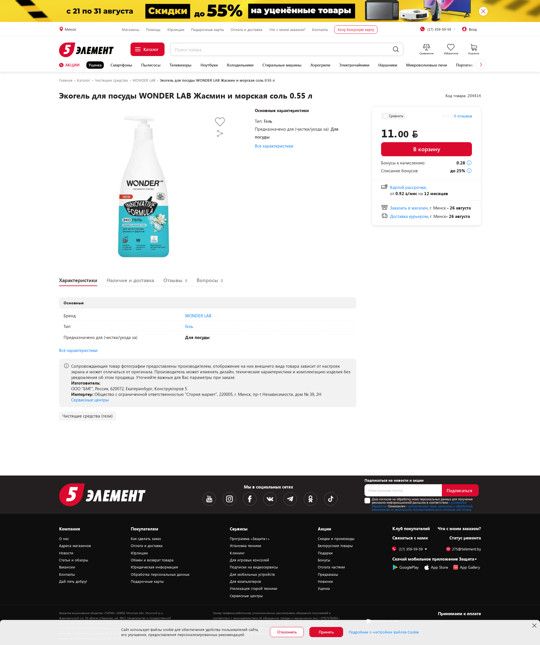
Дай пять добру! (73, 581)
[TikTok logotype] (331, 499)
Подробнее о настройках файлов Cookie (384, 632)
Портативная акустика (476, 65)
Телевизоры (181, 65)
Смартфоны (121, 65)
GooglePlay (409, 567)
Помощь (153, 29)
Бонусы (324, 560)
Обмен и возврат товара (152, 560)
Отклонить (287, 632)
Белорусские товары (335, 545)
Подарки (325, 552)
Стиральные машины (282, 65)
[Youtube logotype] (209, 499)
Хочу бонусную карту (356, 29)
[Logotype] (89, 50)
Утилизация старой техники (253, 588)
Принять (326, 632)
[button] (480, 64)
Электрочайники (354, 65)
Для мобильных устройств (252, 574)
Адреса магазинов (75, 545)
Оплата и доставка (246, 29)
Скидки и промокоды (336, 538)
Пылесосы (151, 65)
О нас (64, 538)
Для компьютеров (245, 581)
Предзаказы (328, 574)
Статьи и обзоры (73, 560)
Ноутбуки (209, 65)
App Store (439, 567)
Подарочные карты (207, 29)
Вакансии (67, 567)
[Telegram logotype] (290, 499)
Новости (66, 552)
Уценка (95, 65)
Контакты (320, 29)
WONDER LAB (198, 315)
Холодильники (240, 65)
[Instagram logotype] (229, 499)
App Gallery (470, 567)
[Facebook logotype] (249, 499)
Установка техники (245, 545)
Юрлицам (175, 29)
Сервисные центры (90, 400)
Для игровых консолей (249, 560)
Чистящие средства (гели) (87, 416)
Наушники (387, 65)
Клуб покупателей (411, 528)
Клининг (237, 552)
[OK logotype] (310, 499)
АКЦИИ (72, 65)
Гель (189, 326)
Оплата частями (331, 567)
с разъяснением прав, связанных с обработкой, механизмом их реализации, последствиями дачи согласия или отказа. (422, 508)
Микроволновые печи (426, 65)
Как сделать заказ (146, 538)
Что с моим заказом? (287, 29)
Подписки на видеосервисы (254, 567)
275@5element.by (466, 549)
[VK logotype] (270, 499)
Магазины (130, 29)
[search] (396, 49)
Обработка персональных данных (160, 574)
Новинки (325, 581)
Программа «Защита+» (250, 538)
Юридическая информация (154, 567)
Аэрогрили (320, 65)
